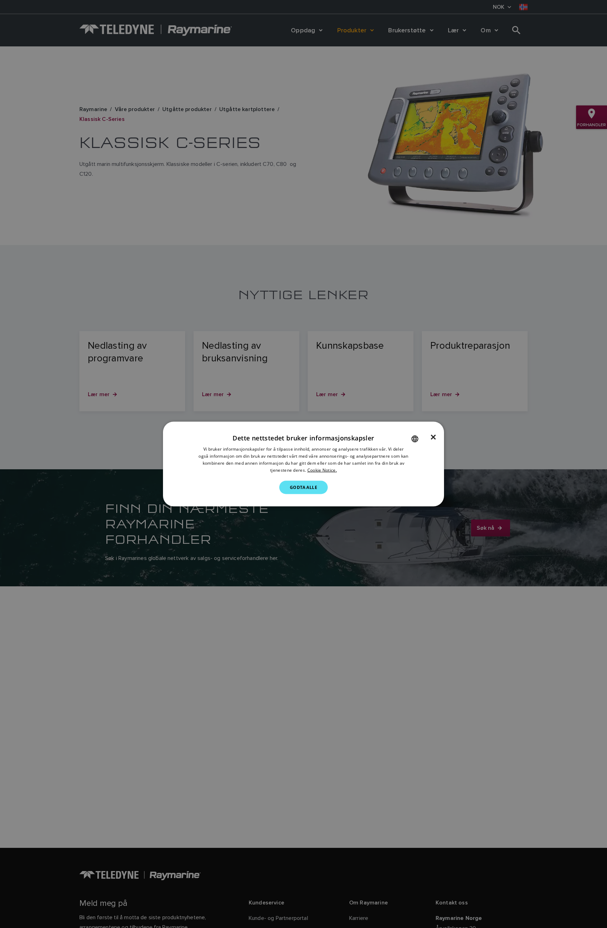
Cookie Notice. (322, 470)
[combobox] (414, 439)
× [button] (433, 437)
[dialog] (303, 464)
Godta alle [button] (303, 487)
